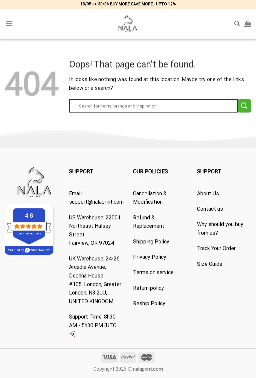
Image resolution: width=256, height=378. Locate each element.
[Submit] (244, 105)
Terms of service (153, 272)
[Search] (237, 23)
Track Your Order (216, 248)
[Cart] (247, 23)
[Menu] (9, 23)
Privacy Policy (149, 257)
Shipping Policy (151, 241)
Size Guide (209, 264)
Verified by (29, 250)
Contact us (210, 209)
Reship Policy (149, 303)
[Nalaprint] (128, 24)
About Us (208, 193)
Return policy (148, 288)
